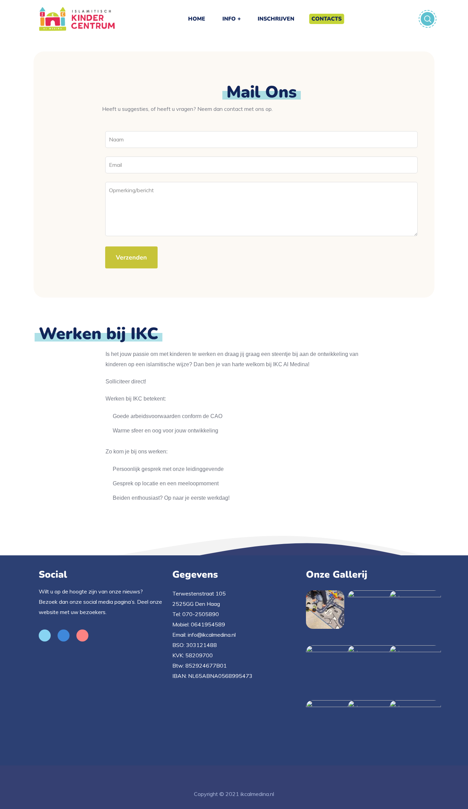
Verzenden (131, 257)
